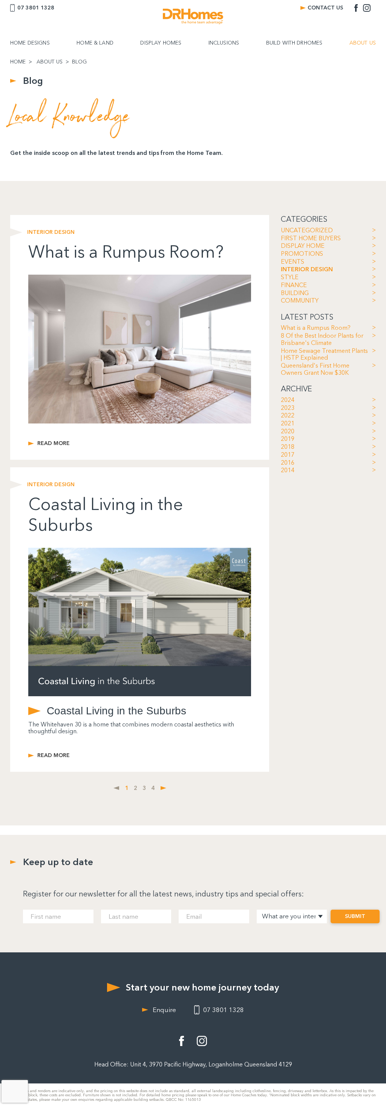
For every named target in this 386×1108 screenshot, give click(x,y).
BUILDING (295, 293)
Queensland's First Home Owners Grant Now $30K (315, 369)
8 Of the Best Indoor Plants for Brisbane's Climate (322, 339)
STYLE (290, 277)
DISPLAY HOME (303, 246)
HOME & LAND (95, 43)
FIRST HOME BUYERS (311, 238)
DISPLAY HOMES (160, 43)
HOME (18, 62)
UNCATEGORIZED (307, 230)
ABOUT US (362, 43)
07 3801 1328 (35, 8)
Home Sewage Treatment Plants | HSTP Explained (324, 355)
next (163, 788)
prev (116, 788)
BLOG (79, 62)
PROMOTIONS (302, 253)
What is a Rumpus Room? (316, 328)
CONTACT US (325, 8)
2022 (287, 415)
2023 (287, 408)
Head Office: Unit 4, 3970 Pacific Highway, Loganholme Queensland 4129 (193, 1064)
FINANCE (294, 285)
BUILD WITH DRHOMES (294, 43)
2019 (287, 439)
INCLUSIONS (223, 43)
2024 (287, 400)
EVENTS (292, 261)
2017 (287, 454)
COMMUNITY (300, 300)
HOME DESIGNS (30, 43)
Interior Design (51, 232)
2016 (287, 462)
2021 (287, 423)
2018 (287, 447)
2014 (287, 470)
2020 (287, 431)
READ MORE (53, 443)
